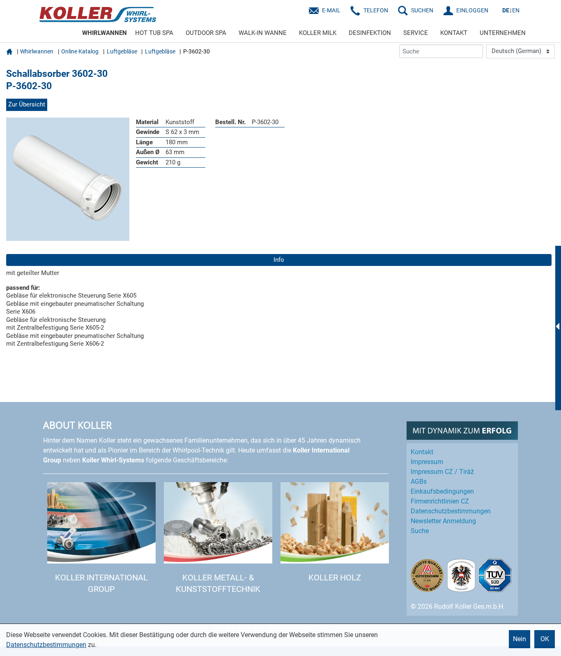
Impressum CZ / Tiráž (442, 472)
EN (516, 10)
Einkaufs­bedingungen (442, 491)
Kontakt (422, 452)
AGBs (419, 481)
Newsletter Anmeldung (443, 521)
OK (544, 639)
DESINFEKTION (370, 33)
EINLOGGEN (472, 10)
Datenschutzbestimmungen (46, 645)
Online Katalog (80, 51)
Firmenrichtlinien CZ (440, 501)
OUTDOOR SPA (206, 33)
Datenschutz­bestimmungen (451, 511)
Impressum (427, 462)
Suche (420, 531)
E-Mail (331, 10)
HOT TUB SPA (154, 33)
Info (279, 259)
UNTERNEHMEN (503, 33)
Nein (519, 639)
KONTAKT (453, 33)
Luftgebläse (122, 51)
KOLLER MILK (317, 33)
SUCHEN (422, 10)
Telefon (375, 10)
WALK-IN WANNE (263, 33)
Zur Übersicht (26, 104)
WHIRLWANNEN (104, 33)
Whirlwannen (36, 51)
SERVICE (415, 33)
